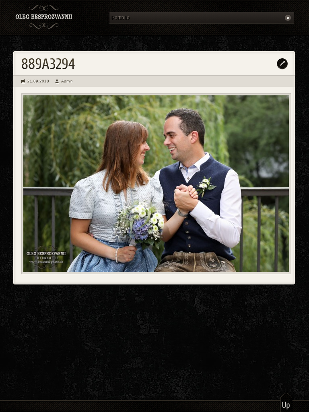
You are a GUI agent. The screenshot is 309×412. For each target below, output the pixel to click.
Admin (67, 81)
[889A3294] (156, 183)
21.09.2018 (38, 81)
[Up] (286, 402)
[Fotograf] (58, 17)
